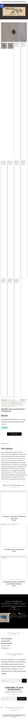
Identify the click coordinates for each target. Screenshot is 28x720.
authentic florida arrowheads (10, 404)
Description (5, 443)
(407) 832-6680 (5, 645)
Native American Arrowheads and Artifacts (8, 400)
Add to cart (14, 434)
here (9, 648)
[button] (2, 6)
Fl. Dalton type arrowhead (14, 549)
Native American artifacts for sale (12, 406)
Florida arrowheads (15, 405)
